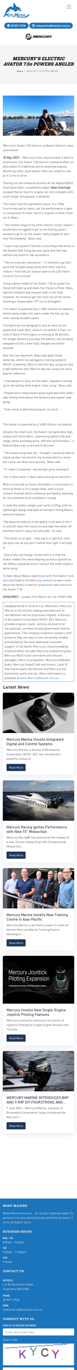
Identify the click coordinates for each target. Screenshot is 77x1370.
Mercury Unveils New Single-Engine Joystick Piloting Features (36, 1012)
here (6, 580)
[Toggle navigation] (69, 6)
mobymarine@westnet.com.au (53, 25)
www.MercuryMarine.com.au (39, 678)
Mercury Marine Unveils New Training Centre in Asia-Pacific (37, 917)
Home (20, 71)
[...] (17, 10)
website (47, 580)
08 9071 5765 (18, 25)
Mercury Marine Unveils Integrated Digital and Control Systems (35, 741)
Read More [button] (16, 767)
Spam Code (10, 1340)
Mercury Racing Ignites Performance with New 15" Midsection (37, 829)
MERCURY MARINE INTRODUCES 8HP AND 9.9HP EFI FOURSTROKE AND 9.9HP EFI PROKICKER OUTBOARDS (38, 1102)
